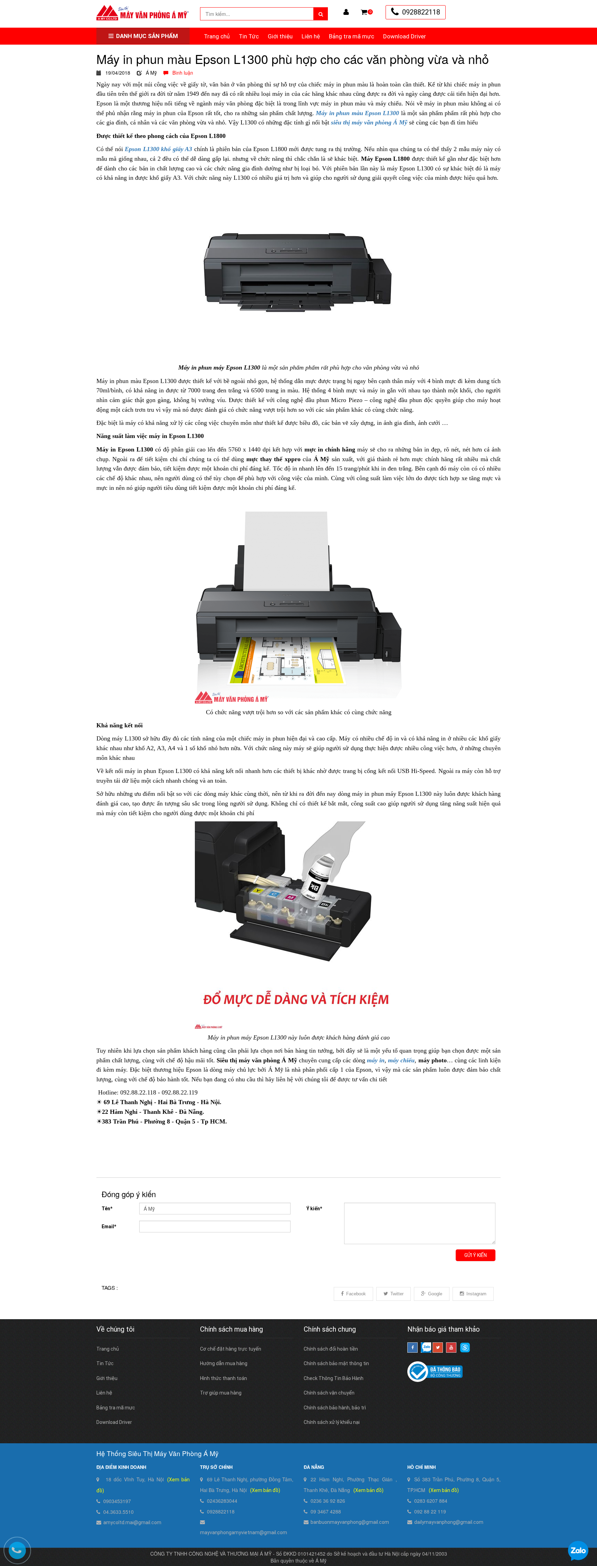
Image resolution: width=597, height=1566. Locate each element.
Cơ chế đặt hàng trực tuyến (230, 1349)
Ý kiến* (314, 1208)
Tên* (107, 1208)
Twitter (397, 1293)
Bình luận (180, 72)
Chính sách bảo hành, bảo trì (335, 1407)
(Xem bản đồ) (265, 1490)
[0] (364, 12)
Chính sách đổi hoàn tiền (331, 1349)
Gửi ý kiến (475, 1255)
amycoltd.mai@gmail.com (132, 1522)
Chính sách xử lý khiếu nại (332, 1422)
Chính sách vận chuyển (329, 1393)
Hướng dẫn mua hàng (223, 1363)
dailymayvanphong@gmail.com (448, 1522)
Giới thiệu (280, 36)
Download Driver (404, 36)
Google (435, 1293)
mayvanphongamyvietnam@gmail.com (243, 1532)
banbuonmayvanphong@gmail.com (350, 1522)
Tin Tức (249, 36)
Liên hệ (311, 36)
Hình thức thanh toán (223, 1378)
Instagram (476, 1293)
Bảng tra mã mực (351, 36)
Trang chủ (217, 36)
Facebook (356, 1293)
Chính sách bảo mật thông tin (336, 1363)
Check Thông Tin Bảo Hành (333, 1378)
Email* (109, 1226)
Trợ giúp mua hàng (220, 1393)
